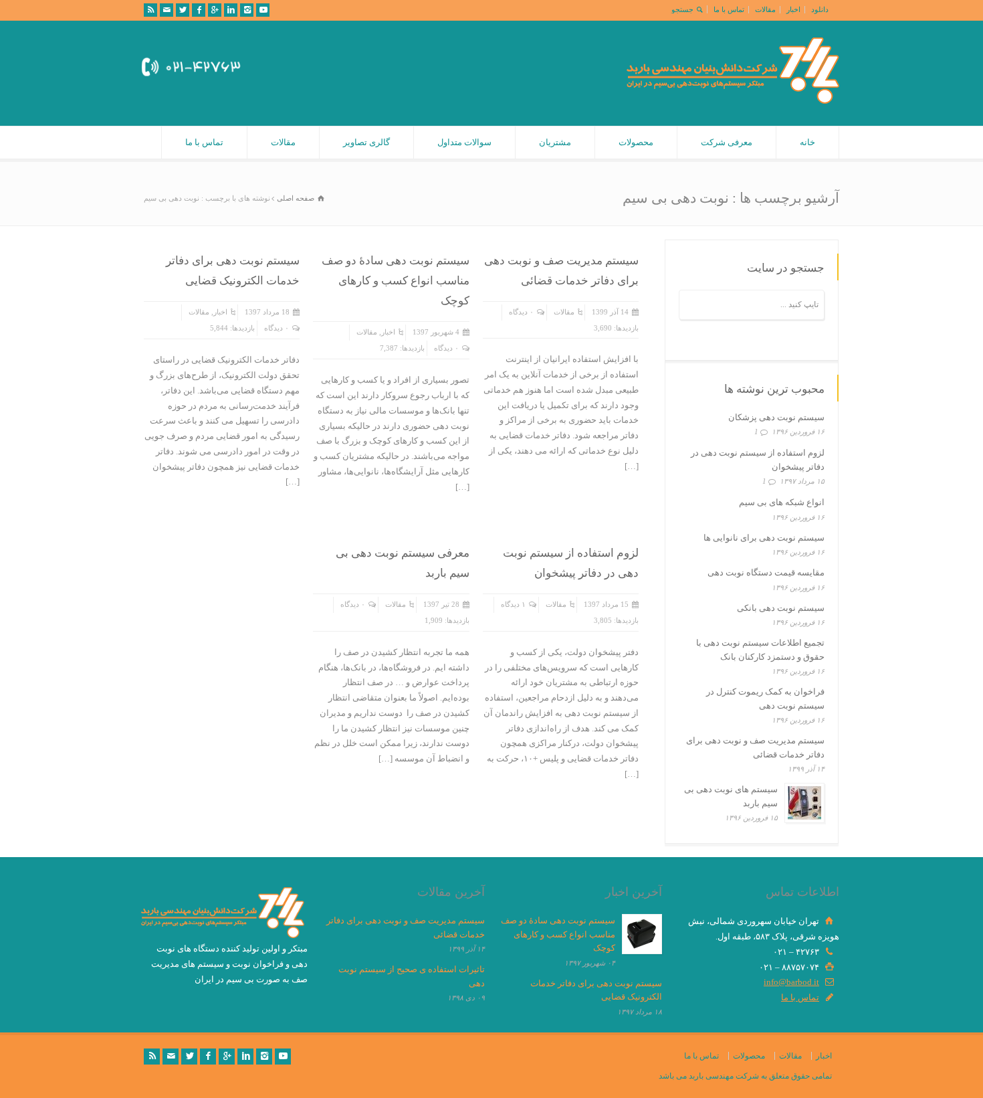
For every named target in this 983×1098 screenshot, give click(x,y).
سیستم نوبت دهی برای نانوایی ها (764, 538)
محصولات (636, 142)
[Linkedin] (230, 10)
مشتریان (555, 142)
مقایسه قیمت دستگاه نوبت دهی (766, 572)
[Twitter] (182, 10)
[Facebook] (198, 10)
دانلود (820, 9)
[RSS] (150, 10)
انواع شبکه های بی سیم (782, 502)
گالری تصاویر (366, 142)
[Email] (166, 10)
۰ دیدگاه (521, 312)
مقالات (765, 9)
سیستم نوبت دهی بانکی (781, 608)
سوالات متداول (464, 142)
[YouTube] (262, 10)
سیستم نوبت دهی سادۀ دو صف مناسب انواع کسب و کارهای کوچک (395, 280)
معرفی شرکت (726, 142)
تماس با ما (729, 9)
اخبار (793, 9)
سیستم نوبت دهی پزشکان (776, 417)
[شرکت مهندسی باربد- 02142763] (732, 101)
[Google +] (214, 10)
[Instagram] (246, 10)
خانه (807, 142)
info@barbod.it (791, 982)
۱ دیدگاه (513, 604)
